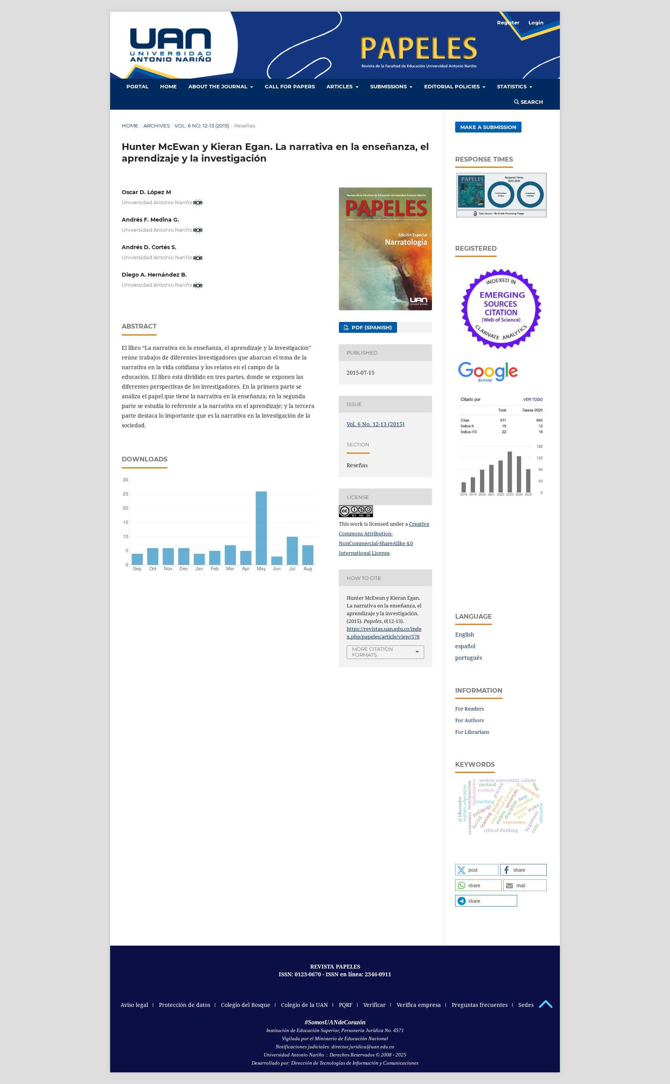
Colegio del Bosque (245, 1004)
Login (536, 22)
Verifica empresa (419, 1004)
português (468, 657)
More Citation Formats (372, 652)
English (464, 634)
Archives (156, 125)
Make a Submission (488, 127)
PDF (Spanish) (371, 327)
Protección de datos (184, 1004)
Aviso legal (134, 1004)
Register (508, 22)
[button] (477, 870)
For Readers (469, 708)
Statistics (512, 86)
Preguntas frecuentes (480, 1004)
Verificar (374, 1004)
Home (130, 125)
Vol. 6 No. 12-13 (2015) (201, 125)
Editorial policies (452, 86)
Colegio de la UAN (304, 1004)
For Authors (469, 720)
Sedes (526, 1004)
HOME (168, 86)
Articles (340, 86)
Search (531, 102)
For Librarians (472, 731)
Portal (137, 86)
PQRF (345, 1004)
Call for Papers (290, 86)
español (465, 646)
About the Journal (218, 86)
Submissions (389, 86)
